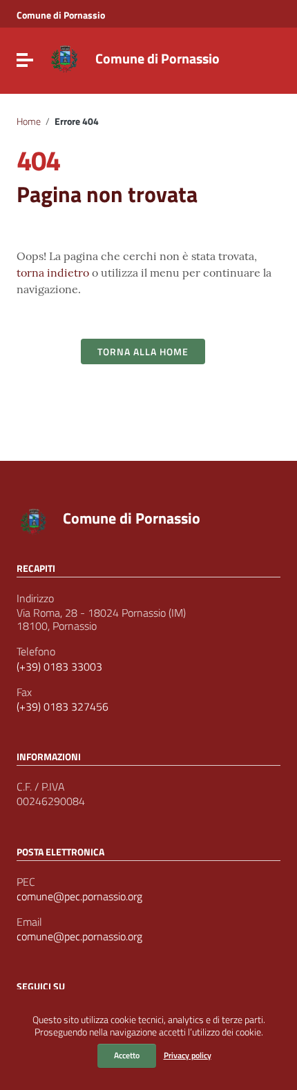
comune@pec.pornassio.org (79, 896)
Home (29, 121)
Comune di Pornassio (61, 15)
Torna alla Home (143, 351)
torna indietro (53, 272)
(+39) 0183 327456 (62, 706)
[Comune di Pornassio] (64, 57)
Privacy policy (187, 1055)
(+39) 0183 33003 (59, 666)
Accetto (127, 1055)
